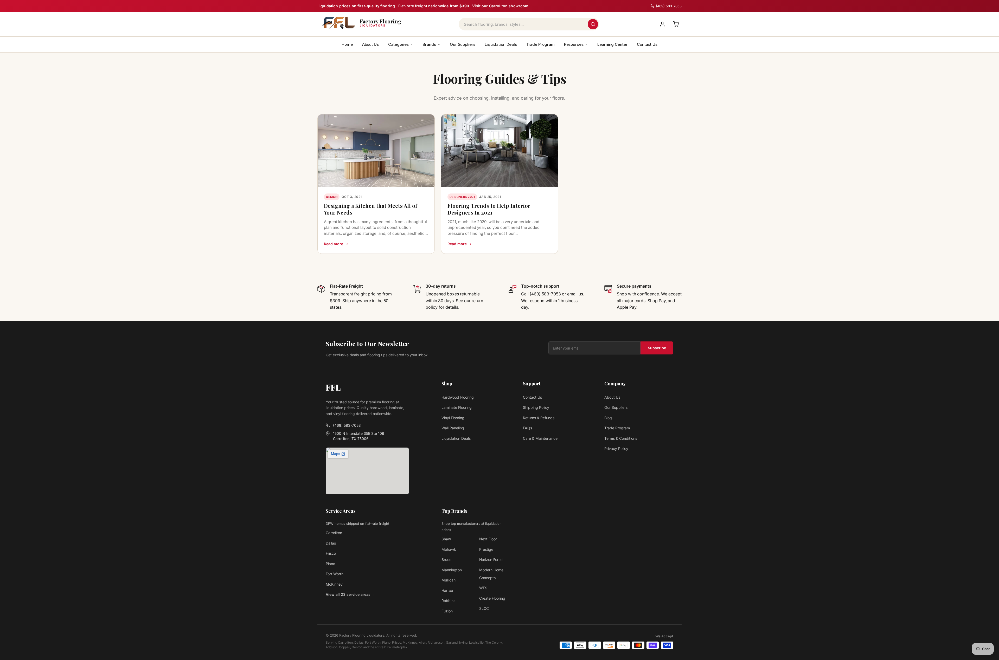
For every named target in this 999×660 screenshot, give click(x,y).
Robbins (448, 600)
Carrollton (334, 532)
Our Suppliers (462, 44)
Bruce (446, 559)
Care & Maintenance (540, 438)
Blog (608, 418)
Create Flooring (492, 598)
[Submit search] (593, 24)
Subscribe (657, 348)
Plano (330, 563)
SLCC (484, 608)
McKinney (334, 584)
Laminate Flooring (456, 407)
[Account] (662, 24)
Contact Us (647, 44)
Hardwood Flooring (457, 397)
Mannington (451, 570)
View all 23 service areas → (350, 594)
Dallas (331, 543)
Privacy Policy (616, 448)
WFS (483, 588)
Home (347, 44)
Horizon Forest (491, 559)
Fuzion (447, 611)
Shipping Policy (536, 407)
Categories (398, 44)
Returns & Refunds (538, 418)
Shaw (446, 539)
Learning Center (612, 44)
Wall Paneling (452, 428)
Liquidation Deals (501, 44)
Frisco (331, 553)
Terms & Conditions (620, 438)
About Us (370, 44)
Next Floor (488, 539)
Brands (429, 44)
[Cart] (676, 24)
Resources (574, 44)
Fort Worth (334, 574)
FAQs (527, 428)
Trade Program (540, 44)
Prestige (486, 549)
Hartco (447, 590)
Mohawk (448, 549)
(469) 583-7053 (347, 425)
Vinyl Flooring (452, 418)
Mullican (448, 580)
